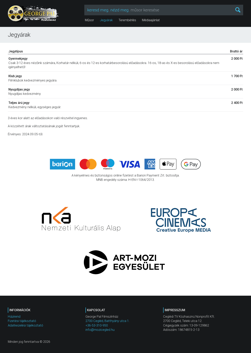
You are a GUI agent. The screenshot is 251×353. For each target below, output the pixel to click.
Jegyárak (106, 20)
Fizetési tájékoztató (22, 321)
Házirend (14, 316)
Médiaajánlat (151, 20)
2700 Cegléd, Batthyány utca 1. (107, 321)
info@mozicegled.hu (100, 330)
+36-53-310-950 (96, 325)
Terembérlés (127, 20)
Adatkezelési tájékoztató (25, 325)
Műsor (89, 20)
